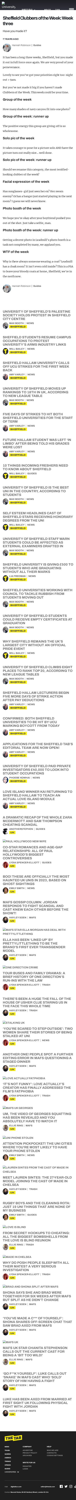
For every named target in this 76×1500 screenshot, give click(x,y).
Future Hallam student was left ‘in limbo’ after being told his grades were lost (37, 443)
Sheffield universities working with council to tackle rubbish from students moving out (37, 593)
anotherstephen (21, 829)
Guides (37, 45)
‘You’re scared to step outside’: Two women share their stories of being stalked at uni (38, 1032)
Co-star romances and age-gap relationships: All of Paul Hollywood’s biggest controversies (32, 852)
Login (25, 1469)
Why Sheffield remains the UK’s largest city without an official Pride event (34, 645)
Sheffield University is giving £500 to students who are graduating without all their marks (38, 568)
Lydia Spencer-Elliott (24, 862)
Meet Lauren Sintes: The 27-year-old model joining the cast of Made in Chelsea (37, 1181)
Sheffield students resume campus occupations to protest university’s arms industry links (37, 340)
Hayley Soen (17, 917)
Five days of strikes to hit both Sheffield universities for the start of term (38, 417)
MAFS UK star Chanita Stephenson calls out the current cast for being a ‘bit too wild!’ (35, 1351)
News (30, 323)
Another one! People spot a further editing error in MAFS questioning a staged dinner (38, 1057)
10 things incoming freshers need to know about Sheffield (35, 467)
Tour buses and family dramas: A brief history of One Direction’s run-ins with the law (34, 976)
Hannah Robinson (21, 45)
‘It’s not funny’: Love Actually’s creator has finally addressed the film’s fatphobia (37, 1087)
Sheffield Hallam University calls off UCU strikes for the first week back (36, 366)
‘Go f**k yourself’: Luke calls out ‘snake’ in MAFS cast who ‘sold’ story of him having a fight (35, 1377)
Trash (46, 985)
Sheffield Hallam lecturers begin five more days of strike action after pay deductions (36, 696)
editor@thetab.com (48, 1487)
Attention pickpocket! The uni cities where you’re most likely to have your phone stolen (37, 1147)
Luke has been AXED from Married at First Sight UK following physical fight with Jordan (37, 1402)
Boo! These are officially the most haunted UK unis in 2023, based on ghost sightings (36, 880)
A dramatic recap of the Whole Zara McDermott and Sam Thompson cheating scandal (37, 821)
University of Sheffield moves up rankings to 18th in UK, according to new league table (35, 392)
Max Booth (16, 323)
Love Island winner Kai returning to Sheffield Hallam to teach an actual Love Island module (37, 795)
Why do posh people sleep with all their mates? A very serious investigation (36, 1266)
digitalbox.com (16, 1487)
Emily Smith (17, 888)
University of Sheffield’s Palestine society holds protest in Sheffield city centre (36, 315)
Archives (27, 1455)
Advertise (28, 1450)
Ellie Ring (16, 1125)
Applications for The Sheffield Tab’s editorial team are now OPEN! (38, 746)
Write (47, 10)
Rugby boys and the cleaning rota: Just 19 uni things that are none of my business (36, 1206)
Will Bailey (17, 349)
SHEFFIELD (18, 326)
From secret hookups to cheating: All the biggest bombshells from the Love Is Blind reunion (36, 1236)
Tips (57, 10)
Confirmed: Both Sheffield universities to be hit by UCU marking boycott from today (31, 722)
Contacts (51, 1453)
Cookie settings (55, 1455)
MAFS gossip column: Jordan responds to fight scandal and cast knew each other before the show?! (35, 907)
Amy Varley (17, 374)
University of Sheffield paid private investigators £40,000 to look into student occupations (37, 769)
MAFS (32, 917)
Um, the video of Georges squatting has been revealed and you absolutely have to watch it (37, 1117)
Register (27, 1466)
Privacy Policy (30, 1453)
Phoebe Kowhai (19, 777)
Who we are (52, 1450)
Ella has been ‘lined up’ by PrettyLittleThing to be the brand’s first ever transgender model (34, 945)
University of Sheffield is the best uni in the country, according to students (36, 491)
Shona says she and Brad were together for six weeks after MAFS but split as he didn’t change (37, 1296)
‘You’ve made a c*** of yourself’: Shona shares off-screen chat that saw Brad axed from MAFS (37, 1321)
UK (12, 832)
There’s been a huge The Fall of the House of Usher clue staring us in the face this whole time (37, 1002)
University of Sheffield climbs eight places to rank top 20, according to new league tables (37, 670)
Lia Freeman (17, 576)
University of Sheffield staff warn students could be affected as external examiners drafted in (36, 542)
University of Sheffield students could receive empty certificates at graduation (37, 619)
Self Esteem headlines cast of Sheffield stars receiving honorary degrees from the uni (38, 516)
